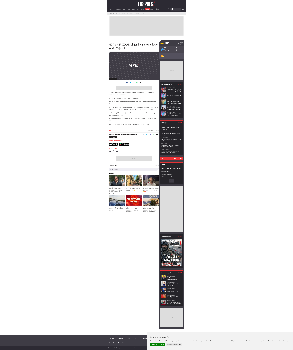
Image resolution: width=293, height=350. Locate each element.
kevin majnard (112, 137)
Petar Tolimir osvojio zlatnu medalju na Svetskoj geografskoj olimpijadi (171, 101)
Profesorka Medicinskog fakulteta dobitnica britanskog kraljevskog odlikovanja (171, 89)
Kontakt (141, 348)
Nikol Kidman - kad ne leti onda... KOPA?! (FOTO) (171, 283)
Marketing (117, 348)
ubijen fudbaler (132, 134)
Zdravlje (152, 9)
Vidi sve (179, 84)
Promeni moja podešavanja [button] (174, 344)
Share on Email (140, 82)
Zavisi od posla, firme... (169, 177)
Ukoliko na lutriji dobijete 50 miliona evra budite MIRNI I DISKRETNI (171, 145)
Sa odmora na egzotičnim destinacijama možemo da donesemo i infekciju (171, 151)
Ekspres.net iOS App (113, 144)
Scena (142, 9)
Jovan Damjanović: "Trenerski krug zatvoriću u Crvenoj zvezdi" (171, 133)
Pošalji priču (177, 9)
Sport (147, 9)
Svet (138, 9)
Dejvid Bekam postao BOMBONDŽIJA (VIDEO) (171, 277)
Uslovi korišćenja (132, 348)
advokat (118, 134)
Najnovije (118, 9)
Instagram (113, 151)
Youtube (117, 151)
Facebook (110, 151)
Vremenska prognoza (171, 43)
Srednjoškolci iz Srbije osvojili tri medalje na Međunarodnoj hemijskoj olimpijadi (171, 113)
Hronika (133, 9)
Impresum (124, 348)
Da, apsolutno (166, 171)
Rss (181, 158)
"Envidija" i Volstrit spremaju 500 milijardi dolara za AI (171, 127)
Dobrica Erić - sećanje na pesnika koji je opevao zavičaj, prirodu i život (171, 139)
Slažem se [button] (154, 344)
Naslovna (112, 9)
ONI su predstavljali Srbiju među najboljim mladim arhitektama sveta (171, 107)
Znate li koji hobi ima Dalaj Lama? (171, 296)
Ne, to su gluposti (167, 174)
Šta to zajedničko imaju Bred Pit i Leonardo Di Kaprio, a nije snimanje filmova (171, 289)
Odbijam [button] (162, 344)
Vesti (123, 9)
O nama (110, 348)
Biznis (128, 9)
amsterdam (124, 134)
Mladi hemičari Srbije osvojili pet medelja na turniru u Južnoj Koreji (171, 95)
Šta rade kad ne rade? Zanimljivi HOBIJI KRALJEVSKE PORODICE (171, 302)
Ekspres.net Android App (124, 144)
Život (157, 9)
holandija (111, 134)
